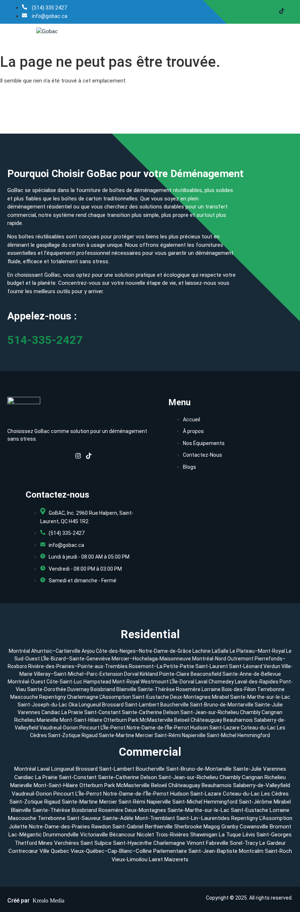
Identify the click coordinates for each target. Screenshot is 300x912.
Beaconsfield (206, 674)
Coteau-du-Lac (259, 728)
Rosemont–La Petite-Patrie (161, 666)
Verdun (271, 666)
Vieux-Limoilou (129, 859)
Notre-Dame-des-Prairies (59, 826)
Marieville (48, 720)
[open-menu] (293, 31)
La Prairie (72, 712)
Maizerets (176, 859)
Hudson (199, 728)
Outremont (240, 659)
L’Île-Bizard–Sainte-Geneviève (75, 659)
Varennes (29, 712)
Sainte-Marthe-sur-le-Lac (260, 697)
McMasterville (156, 720)
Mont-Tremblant (155, 818)
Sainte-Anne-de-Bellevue (251, 674)
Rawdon (101, 826)
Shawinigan (203, 834)
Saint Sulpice (96, 843)
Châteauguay (207, 720)
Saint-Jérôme (255, 801)
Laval (201, 682)
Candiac (50, 712)
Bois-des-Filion (239, 689)
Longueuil (90, 705)
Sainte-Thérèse (156, 689)
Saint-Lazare (225, 728)
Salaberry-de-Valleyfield (261, 785)
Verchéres (66, 843)
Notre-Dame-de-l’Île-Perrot (158, 728)
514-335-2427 (45, 340)
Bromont (280, 826)
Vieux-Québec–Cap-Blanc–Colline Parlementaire (129, 851)
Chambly (250, 712)
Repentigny (52, 697)
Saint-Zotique (65, 735)
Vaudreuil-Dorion (59, 728)
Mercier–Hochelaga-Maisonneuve (151, 659)
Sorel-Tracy (244, 843)
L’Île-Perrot (114, 728)
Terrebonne (271, 689)
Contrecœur (23, 851)
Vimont (196, 843)
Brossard (113, 705)
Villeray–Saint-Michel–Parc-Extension (78, 674)
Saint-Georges (274, 834)
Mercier (144, 735)
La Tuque (230, 834)
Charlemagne (82, 697)
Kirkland (149, 674)
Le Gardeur (272, 843)
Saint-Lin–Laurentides (203, 818)
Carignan (272, 712)
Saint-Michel (222, 735)
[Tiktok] (281, 12)
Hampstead (97, 682)
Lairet (156, 859)
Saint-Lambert (142, 705)
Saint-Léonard (245, 666)
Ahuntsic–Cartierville (55, 651)
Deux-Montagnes (190, 697)
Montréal (19, 651)
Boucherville (174, 705)
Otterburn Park (121, 720)
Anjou (88, 651)
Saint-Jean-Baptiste (212, 851)
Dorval (131, 674)
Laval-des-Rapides (256, 682)
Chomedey (221, 682)
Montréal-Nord (209, 659)
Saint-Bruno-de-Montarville (222, 705)
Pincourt (90, 728)
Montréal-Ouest (26, 682)
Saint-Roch (278, 851)
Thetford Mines (34, 843)
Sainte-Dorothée (46, 689)
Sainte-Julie (269, 705)
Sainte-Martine (117, 735)
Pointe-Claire (174, 674)
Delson (171, 712)
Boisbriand (102, 689)
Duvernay (78, 689)
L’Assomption (115, 697)
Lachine (201, 651)
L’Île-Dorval (182, 682)
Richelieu (24, 720)
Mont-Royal (125, 682)
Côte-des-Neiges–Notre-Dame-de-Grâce (143, 651)
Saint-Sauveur (84, 818)
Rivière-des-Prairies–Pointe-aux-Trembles (78, 666)
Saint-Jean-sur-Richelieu (209, 712)
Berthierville (159, 826)
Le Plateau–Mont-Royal (257, 651)
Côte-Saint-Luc (64, 682)
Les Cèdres (275, 793)
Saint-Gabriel (127, 826)
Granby (229, 826)
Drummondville (61, 834)
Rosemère (188, 689)
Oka (73, 705)
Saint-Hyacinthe (132, 843)
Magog (211, 826)
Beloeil (182, 720)
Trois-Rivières (172, 834)
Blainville (126, 689)
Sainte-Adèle (118, 818)
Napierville (194, 735)
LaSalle (220, 651)
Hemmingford (253, 735)
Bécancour (122, 834)
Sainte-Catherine (142, 712)
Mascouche (24, 697)
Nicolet (145, 834)
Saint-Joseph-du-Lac (42, 705)
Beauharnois (238, 720)
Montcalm (251, 851)
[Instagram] (78, 457)
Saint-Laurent (211, 666)
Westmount (154, 682)
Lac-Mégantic (25, 834)
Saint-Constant (102, 712)
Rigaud (90, 735)
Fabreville (217, 843)
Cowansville (254, 826)
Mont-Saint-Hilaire (81, 720)
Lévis (249, 834)
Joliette (18, 826)
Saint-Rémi (168, 735)
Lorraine (211, 689)
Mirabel (220, 697)
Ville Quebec (54, 851)
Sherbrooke (188, 826)
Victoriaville (94, 834)
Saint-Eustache (150, 697)
